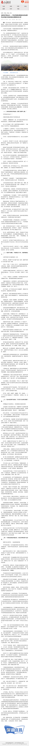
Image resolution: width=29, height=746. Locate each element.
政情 (11, 6)
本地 (25, 6)
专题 (18, 8)
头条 (4, 6)
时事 (18, 6)
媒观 (4, 8)
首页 (2, 13)
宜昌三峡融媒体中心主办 (7, 2)
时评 (11, 8)
